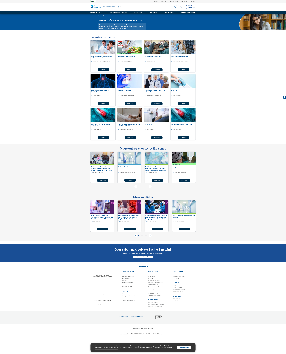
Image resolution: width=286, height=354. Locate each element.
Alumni (124, 293)
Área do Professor (174, 1)
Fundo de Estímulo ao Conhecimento (131, 298)
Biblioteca (124, 280)
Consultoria (176, 274)
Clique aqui (158, 315)
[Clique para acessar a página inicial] (102, 8)
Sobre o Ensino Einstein (128, 276)
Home (99, 15)
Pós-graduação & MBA (153, 284)
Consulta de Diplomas (179, 289)
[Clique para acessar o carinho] (181, 7)
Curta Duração (151, 288)
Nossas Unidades (126, 278)
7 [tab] (146, 235)
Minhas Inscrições (178, 291)
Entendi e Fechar (184, 347)
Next (150, 186)
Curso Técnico (151, 276)
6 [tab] (145, 235)
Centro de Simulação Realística (156, 304)
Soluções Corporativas (179, 276)
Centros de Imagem (153, 302)
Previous (135, 186)
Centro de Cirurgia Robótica (155, 306)
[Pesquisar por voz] (119, 6)
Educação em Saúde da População (131, 296)
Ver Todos (176, 278)
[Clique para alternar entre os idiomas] (93, 1)
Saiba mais (103, 69)
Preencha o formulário (143, 257)
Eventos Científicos (153, 293)
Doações (156, 1)
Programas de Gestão (153, 291)
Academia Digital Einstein (154, 295)
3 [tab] (141, 235)
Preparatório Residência (154, 280)
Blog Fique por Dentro (127, 286)
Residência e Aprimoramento (155, 282)
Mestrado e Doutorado (153, 286)
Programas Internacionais (128, 300)
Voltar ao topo (143, 266)
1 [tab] (138, 235)
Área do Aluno (164, 1)
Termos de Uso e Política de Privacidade (143, 328)
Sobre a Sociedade (127, 274)
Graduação (150, 278)
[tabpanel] (102, 167)
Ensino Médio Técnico (153, 274)
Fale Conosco (185, 1)
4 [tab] (142, 235)
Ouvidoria (193, 1)
